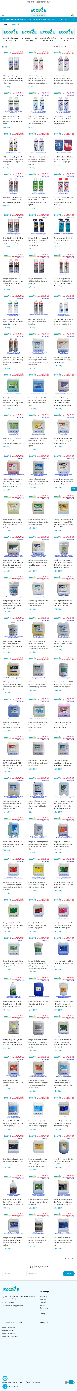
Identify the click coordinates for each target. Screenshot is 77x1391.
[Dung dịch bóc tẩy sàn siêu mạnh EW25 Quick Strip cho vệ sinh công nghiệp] (64, 425)
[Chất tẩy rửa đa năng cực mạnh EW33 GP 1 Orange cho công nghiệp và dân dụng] (38, 465)
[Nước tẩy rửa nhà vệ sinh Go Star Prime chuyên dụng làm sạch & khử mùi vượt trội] (64, 909)
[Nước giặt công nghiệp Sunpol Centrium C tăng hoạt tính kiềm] (13, 1066)
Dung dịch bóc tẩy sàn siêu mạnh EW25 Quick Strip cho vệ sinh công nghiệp (63, 441)
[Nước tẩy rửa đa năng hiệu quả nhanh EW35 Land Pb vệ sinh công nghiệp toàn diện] (13, 425)
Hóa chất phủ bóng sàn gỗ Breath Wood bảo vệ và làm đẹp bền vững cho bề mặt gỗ (13, 1202)
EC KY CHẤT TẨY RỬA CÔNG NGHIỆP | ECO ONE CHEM (45, 19)
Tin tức (42, 1305)
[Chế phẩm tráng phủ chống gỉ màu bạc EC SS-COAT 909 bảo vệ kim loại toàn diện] (13, 184)
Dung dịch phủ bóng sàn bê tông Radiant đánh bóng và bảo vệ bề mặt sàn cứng (63, 1202)
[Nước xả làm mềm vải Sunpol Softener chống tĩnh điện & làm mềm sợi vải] (38, 1186)
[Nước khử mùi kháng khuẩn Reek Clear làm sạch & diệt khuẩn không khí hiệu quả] (13, 988)
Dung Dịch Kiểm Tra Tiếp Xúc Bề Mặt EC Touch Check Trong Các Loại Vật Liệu (63, 159)
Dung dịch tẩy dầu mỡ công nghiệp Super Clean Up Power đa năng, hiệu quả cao (13, 925)
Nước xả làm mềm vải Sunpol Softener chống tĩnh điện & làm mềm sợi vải (38, 1202)
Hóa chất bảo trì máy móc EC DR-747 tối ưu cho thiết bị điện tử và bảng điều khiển (63, 321)
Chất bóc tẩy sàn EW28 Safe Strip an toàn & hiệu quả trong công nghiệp (38, 603)
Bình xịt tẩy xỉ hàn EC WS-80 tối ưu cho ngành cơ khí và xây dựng (63, 240)
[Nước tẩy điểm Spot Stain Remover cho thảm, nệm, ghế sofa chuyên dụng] (13, 1107)
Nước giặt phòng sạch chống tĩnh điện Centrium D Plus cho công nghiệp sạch (13, 963)
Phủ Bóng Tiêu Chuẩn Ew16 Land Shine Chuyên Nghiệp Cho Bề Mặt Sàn (63, 359)
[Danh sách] (6, 46)
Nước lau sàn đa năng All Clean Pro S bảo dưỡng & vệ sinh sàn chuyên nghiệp (37, 884)
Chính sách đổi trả (8, 1333)
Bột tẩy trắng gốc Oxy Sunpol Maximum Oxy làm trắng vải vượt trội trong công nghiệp (13, 1042)
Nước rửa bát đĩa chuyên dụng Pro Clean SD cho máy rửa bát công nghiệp (37, 925)
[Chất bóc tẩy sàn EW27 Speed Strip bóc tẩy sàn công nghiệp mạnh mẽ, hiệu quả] (64, 747)
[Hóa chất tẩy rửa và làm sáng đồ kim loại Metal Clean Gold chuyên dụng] (13, 1145)
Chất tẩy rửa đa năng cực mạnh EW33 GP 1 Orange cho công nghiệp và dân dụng (38, 481)
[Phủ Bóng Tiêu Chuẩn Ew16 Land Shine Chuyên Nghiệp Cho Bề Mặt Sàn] (64, 344)
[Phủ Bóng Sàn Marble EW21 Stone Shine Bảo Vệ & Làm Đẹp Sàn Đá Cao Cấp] (64, 587)
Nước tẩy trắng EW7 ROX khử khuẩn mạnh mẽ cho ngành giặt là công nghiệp (38, 725)
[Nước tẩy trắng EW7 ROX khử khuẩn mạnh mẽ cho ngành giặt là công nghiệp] (38, 709)
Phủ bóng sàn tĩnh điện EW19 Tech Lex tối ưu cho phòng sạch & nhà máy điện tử (63, 684)
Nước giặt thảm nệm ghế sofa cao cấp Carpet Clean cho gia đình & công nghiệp (37, 1123)
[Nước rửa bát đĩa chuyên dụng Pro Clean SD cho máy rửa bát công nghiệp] (38, 909)
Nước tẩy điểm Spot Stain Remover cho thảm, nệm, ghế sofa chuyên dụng (13, 1123)
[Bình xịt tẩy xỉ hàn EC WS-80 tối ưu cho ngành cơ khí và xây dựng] (64, 224)
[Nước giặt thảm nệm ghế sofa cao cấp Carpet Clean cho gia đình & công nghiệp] (38, 1107)
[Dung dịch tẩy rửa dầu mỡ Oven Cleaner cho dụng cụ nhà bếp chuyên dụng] (64, 1107)
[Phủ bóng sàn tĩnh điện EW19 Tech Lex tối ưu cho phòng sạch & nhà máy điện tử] (64, 668)
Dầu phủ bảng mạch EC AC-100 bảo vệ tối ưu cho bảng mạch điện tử (37, 281)
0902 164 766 (10, 1302)
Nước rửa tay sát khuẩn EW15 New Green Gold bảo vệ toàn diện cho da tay (13, 844)
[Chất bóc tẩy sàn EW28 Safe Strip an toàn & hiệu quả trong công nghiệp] (38, 587)
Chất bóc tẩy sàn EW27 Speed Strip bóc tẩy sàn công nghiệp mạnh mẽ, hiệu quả (63, 763)
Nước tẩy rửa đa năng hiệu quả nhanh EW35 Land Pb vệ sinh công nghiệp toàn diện (12, 441)
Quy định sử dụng (8, 1330)
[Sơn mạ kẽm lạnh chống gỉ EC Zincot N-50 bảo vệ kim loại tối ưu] (38, 305)
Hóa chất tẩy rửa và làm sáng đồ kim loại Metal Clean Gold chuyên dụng (13, 1161)
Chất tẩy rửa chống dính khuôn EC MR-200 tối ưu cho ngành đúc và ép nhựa (13, 321)
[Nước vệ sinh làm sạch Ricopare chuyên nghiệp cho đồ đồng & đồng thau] (38, 1224)
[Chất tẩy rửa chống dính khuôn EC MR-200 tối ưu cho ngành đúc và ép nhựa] (13, 305)
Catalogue (43, 1311)
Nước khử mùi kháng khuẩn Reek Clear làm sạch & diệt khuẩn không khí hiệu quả (12, 1004)
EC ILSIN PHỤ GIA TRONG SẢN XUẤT (14, 19)
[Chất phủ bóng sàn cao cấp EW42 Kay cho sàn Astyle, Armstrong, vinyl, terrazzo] (38, 668)
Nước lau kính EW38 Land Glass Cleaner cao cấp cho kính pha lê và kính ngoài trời (12, 725)
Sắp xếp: (56, 46)
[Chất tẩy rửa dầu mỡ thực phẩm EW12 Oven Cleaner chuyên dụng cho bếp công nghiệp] (38, 787)
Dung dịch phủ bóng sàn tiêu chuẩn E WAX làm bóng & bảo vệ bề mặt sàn (64, 884)
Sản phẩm (43, 1302)
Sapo (18, 1386)
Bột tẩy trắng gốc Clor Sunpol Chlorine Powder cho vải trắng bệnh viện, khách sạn (63, 1004)
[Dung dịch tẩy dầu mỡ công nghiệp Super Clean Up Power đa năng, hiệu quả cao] (13, 909)
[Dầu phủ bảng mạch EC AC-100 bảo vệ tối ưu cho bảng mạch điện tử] (38, 265)
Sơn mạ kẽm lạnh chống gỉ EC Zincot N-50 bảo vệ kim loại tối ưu (37, 321)
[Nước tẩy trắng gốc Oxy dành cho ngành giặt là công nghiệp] (38, 988)
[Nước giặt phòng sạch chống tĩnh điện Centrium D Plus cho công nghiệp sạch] (13, 947)
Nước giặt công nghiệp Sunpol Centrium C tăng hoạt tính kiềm (13, 1082)
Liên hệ (42, 1314)
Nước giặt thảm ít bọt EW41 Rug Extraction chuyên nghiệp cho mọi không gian (38, 522)
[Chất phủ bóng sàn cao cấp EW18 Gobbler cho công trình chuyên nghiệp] (38, 747)
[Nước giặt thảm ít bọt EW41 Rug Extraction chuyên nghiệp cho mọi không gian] (38, 506)
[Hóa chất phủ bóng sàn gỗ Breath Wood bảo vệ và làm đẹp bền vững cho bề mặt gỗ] (13, 1186)
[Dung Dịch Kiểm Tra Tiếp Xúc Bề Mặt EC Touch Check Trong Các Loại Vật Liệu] (64, 143)
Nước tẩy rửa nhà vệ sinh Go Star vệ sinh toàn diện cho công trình (63, 1161)
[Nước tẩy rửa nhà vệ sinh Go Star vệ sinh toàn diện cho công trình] (64, 1145)
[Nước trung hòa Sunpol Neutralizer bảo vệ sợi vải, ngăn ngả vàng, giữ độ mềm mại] (64, 1066)
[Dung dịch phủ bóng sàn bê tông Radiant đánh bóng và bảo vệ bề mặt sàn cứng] (64, 1186)
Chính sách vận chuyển (10, 1336)
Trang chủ (43, 1296)
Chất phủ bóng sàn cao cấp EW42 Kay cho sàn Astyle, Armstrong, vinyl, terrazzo (37, 684)
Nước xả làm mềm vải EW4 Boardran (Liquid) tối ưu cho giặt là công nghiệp (63, 725)
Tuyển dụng (44, 1308)
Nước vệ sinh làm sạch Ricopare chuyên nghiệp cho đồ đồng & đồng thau (37, 1240)
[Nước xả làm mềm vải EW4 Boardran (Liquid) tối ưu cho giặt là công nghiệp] (64, 709)
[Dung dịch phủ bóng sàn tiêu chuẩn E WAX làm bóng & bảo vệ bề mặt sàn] (64, 868)
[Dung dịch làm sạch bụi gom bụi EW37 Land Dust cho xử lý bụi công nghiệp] (64, 465)
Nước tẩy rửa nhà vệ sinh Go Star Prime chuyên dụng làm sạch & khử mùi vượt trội (63, 925)
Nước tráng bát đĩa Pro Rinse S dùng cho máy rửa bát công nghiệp (63, 963)
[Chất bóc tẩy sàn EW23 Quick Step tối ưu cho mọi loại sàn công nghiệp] (64, 627)
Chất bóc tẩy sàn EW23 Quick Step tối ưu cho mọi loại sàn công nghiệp (63, 643)
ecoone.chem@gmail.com (14, 1306)
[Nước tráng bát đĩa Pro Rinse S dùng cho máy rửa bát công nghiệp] (64, 947)
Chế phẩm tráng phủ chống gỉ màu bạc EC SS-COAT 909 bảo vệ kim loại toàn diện (13, 200)
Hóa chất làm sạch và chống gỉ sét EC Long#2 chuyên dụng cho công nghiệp (13, 240)
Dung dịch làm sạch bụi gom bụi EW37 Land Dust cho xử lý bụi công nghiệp (63, 481)
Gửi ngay (68, 1273)
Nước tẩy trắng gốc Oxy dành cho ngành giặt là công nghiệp (38, 1004)
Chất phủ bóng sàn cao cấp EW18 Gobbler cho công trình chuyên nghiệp (38, 763)
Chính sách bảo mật (9, 1328)
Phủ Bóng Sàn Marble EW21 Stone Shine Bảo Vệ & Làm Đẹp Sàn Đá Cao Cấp (63, 603)
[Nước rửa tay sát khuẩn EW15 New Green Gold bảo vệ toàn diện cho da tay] (13, 828)
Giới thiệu (43, 1299)
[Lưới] (3, 46)
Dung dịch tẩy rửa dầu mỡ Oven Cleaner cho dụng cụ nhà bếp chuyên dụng (62, 1123)
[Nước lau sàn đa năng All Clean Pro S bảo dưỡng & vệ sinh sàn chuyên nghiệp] (38, 868)
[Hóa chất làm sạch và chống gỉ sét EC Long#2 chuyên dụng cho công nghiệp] (13, 224)
